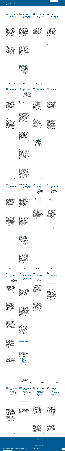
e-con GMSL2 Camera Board (54, 90)
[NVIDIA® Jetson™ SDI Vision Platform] (7, 388)
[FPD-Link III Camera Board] (47, 273)
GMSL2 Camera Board (13, 90)
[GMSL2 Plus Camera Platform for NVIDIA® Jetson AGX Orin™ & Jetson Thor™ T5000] (47, 388)
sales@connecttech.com (36, 311)
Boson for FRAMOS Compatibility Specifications (23, 335)
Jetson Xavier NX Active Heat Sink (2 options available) (24, 369)
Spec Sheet (16, 83)
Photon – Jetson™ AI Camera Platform (41, 275)
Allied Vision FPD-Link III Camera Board (41, 16)
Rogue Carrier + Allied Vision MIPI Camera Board (27, 186)
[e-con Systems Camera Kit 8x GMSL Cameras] (7, 273)
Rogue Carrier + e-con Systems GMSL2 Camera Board (41, 187)
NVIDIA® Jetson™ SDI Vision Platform (14, 390)
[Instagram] (40, 448)
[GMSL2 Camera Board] (7, 89)
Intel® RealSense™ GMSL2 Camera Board (14, 16)
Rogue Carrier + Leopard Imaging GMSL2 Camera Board (54, 187)
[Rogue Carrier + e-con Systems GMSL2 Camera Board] (34, 184)
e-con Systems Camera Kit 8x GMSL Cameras (13, 275)
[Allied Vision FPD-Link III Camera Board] (34, 14)
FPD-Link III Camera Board (54, 274)
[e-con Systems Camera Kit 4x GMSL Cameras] (20, 89)
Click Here (23, 65)
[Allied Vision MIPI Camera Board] (34, 89)
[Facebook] (34, 448)
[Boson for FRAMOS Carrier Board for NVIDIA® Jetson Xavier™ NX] (20, 273)
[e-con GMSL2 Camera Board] (47, 89)
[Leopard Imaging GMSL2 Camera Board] (7, 184)
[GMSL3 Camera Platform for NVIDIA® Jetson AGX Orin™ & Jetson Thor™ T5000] (34, 388)
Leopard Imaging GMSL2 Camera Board (13, 186)
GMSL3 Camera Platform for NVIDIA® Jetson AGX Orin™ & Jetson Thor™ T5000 (40, 392)
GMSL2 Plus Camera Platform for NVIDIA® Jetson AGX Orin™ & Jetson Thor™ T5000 (55, 392)
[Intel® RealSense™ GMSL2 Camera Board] (7, 14)
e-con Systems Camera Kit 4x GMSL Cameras (26, 91)
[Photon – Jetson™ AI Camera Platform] (34, 273)
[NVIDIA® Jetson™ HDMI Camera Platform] (20, 388)
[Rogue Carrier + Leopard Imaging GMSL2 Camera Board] (47, 184)
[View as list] (17, 8)
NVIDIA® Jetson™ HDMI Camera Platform (27, 390)
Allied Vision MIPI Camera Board (41, 90)
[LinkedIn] (37, 448)
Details (10, 83)
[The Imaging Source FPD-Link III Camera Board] (47, 14)
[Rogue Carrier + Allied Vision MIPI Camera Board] (20, 184)
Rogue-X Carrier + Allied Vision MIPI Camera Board (27, 16)
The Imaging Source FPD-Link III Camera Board (54, 16)
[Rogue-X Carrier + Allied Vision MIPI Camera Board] (20, 14)
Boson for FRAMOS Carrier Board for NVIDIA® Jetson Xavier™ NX (27, 276)
